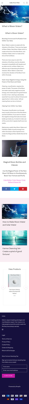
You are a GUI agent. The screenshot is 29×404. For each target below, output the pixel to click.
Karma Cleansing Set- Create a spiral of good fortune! (12, 251)
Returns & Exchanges (8, 350)
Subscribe (8, 376)
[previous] (3, 287)
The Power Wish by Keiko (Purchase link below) (14, 291)
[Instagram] (2, 329)
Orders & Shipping (7, 347)
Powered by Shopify (14, 386)
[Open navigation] (2, 2)
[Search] (24, 2)
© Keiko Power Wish (14, 384)
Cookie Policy (6, 344)
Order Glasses (16, 180)
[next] (26, 287)
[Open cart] (27, 3)
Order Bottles (7, 180)
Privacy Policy (6, 342)
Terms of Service (7, 339)
